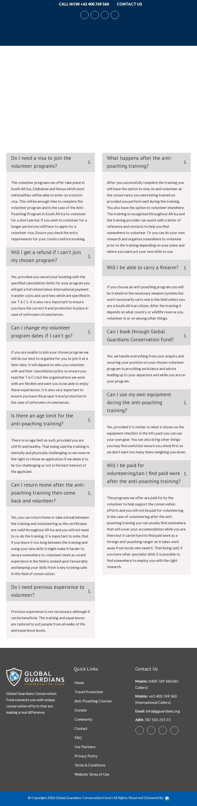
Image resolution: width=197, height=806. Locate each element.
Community (83, 719)
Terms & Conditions (89, 765)
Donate (80, 710)
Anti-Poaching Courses (93, 701)
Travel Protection (88, 692)
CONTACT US (129, 4)
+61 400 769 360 (163, 696)
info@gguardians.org (163, 711)
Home (79, 682)
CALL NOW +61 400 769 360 (83, 4)
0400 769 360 (160, 681)
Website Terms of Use (91, 774)
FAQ (78, 737)
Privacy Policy (86, 756)
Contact (80, 728)
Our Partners (85, 747)
